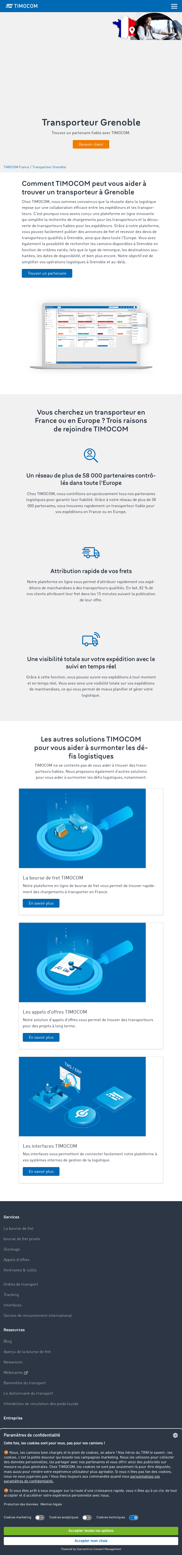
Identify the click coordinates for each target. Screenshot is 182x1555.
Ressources (14, 1330)
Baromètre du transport (25, 1383)
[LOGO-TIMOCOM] (21, 6)
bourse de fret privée (22, 1239)
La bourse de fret (19, 1229)
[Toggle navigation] (174, 6)
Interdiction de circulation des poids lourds (41, 1404)
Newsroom (13, 1362)
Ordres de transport (21, 1285)
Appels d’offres (16, 1260)
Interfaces (13, 1305)
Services (11, 1217)
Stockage (12, 1250)
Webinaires (13, 1373)
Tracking (11, 1295)
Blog (8, 1342)
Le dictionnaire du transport (28, 1394)
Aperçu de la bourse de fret (27, 1352)
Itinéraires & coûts (20, 1270)
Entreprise (13, 1418)
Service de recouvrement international (38, 1316)
